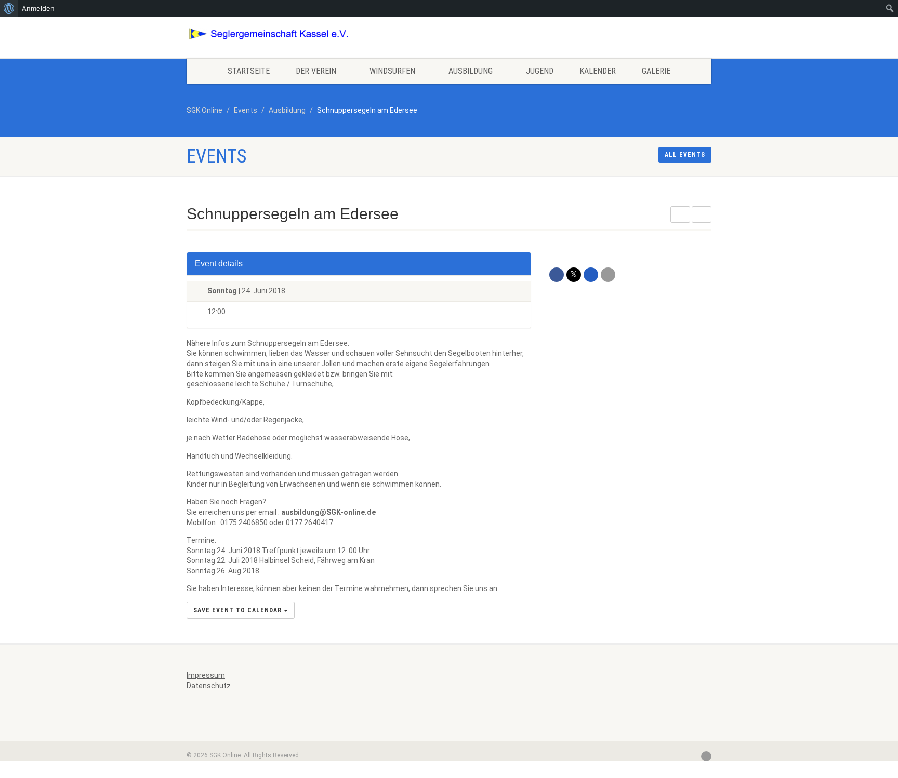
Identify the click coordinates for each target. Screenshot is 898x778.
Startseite (249, 71)
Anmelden (38, 8)
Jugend (539, 71)
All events (685, 154)
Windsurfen (392, 71)
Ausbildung (470, 71)
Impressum (206, 675)
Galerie (656, 71)
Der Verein (316, 71)
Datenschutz (209, 685)
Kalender (597, 71)
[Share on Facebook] (556, 274)
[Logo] (269, 34)
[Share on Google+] (591, 274)
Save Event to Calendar (238, 610)
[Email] (608, 274)
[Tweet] (573, 274)
